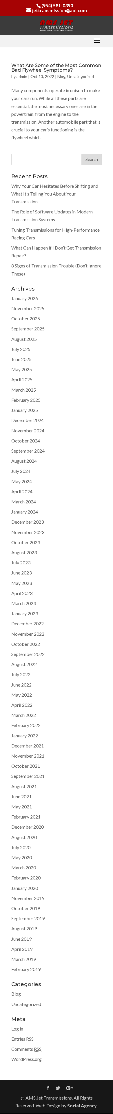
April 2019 (21, 949)
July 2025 (20, 349)
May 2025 (21, 369)
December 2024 (27, 420)
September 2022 (28, 654)
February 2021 (26, 816)
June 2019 (21, 939)
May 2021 (21, 806)
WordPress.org (26, 1059)
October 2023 (25, 542)
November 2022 (27, 634)
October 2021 (25, 766)
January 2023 (24, 613)
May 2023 (21, 583)
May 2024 (21, 481)
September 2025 (28, 328)
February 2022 (26, 725)
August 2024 (24, 461)
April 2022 (21, 705)
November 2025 (27, 308)
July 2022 (20, 674)
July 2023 (20, 562)
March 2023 (23, 603)
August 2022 (24, 664)
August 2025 (24, 339)
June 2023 (21, 572)
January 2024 (24, 511)
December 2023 (27, 522)
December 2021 (27, 745)
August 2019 (24, 928)
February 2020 (26, 877)
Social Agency (82, 1105)
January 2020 (24, 888)
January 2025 (24, 410)
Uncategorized (80, 76)
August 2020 (24, 837)
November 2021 (27, 755)
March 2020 (23, 867)
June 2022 (21, 684)
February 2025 (26, 400)
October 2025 (25, 318)
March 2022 (23, 715)
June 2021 (21, 796)
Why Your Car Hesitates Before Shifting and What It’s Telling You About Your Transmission (54, 193)
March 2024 (23, 501)
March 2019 (23, 959)
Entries (22, 1039)
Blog (61, 76)
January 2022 (24, 735)
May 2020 (21, 857)
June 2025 (21, 359)
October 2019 (25, 908)
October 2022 (25, 644)
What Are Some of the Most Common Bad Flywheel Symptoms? (56, 68)
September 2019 (28, 918)
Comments (26, 1049)
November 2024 (27, 430)
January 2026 (24, 298)
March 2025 (23, 390)
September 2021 (28, 776)
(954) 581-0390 (57, 5)
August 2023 (24, 552)
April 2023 (21, 593)
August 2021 (24, 786)
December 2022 (27, 623)
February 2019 (26, 969)
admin (22, 76)
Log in (17, 1028)
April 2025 (21, 379)
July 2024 (20, 471)
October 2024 (25, 440)
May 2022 (21, 695)
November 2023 (27, 532)
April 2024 (21, 491)
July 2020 (20, 847)
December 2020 (27, 827)
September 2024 (28, 450)
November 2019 (27, 898)
